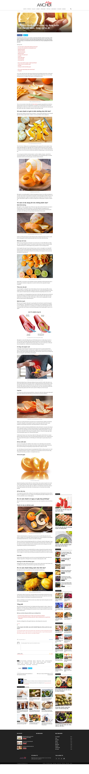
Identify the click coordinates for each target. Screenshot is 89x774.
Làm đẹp (37, 8)
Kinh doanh (53, 8)
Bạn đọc (64, 8)
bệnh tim (34, 660)
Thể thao (48, 8)
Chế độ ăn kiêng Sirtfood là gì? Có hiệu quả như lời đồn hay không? (31, 615)
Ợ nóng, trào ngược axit (23, 54)
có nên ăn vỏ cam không (48, 660)
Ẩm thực (29, 8)
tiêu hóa (18, 663)
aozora (25, 679)
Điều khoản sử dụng (49, 763)
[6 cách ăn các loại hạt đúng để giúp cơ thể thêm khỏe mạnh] (19, 743)
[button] (71, 9)
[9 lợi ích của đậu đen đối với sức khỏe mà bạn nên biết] (57, 584)
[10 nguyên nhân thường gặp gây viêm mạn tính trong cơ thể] (22, 718)
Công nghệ (43, 8)
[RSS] (61, 759)
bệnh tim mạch (39, 660)
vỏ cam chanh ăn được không (40, 663)
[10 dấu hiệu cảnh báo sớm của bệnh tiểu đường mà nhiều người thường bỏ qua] (47, 718)
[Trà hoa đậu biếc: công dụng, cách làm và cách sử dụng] (59, 605)
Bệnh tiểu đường (21, 49)
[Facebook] (56, 759)
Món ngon (57, 749)
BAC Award (67, 763)
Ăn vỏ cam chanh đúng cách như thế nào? (26, 69)
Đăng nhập (51, 639)
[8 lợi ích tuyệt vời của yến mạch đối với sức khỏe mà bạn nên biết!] (47, 705)
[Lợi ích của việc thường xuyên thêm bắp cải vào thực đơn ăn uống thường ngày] (63, 537)
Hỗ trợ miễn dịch (21, 57)
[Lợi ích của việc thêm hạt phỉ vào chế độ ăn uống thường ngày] (19, 747)
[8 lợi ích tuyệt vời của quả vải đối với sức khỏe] (68, 605)
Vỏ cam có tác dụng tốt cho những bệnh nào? (27, 48)
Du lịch (33, 8)
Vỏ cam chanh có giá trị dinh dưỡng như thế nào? (28, 46)
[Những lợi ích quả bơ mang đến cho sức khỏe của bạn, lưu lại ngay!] (68, 646)
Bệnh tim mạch (21, 53)
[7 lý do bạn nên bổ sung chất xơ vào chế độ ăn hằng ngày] (35, 718)
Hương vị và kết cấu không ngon (24, 66)
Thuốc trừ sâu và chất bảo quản (24, 64)
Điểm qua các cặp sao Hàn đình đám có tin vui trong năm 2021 (45, 674)
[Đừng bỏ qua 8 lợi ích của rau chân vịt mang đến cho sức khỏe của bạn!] (59, 656)
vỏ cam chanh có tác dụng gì (21, 664)
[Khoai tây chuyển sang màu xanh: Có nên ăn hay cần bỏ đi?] (63, 700)
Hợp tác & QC (59, 763)
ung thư (31, 663)
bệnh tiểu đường (29, 660)
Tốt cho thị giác (21, 58)
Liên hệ (71, 763)
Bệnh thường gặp (19, 696)
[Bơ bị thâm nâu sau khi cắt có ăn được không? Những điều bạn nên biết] (63, 682)
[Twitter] (64, 759)
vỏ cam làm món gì (34, 664)
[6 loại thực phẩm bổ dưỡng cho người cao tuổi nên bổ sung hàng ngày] (59, 595)
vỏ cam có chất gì (28, 664)
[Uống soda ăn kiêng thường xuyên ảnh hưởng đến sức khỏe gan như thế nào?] (22, 705)
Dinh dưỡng (43, 696)
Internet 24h (57, 747)
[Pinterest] (59, 759)
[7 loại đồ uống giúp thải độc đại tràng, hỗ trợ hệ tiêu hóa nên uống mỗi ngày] (68, 628)
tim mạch (22, 663)
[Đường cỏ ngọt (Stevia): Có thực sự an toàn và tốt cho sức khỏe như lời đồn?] (35, 693)
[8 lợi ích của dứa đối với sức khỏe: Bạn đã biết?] (57, 572)
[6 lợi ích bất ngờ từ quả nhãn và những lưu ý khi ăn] (68, 615)
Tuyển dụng (54, 763)
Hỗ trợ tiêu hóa (21, 60)
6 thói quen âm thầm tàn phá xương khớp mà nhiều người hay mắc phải (24, 674)
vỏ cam (34, 663)
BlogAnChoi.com (34, 757)
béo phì (43, 660)
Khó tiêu (19, 65)
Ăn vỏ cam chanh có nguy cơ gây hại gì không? (27, 62)
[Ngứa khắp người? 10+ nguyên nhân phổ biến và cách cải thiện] (22, 693)
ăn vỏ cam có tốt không (23, 660)
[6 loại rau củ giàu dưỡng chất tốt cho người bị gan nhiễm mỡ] (68, 595)
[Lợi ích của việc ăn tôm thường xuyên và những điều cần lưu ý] (63, 520)
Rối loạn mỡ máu (21, 50)
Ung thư (19, 56)
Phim (56, 738)
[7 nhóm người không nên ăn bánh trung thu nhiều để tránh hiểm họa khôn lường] (59, 615)
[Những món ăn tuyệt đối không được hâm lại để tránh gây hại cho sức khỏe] (59, 646)
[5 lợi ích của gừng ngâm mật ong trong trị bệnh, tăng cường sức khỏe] (68, 665)
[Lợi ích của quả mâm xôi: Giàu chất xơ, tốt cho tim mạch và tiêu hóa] (63, 717)
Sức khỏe (59, 8)
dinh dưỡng (35, 104)
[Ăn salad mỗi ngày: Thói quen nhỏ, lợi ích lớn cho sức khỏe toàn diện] (57, 554)
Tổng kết (20, 70)
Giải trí (24, 8)
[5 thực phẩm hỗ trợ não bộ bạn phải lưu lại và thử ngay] (59, 628)
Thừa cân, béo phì (21, 52)
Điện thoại (57, 744)
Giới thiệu (44, 763)
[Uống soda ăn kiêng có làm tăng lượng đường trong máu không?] (35, 705)
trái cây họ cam (27, 663)
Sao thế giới (57, 736)
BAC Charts (63, 763)
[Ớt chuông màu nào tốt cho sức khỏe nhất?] (57, 560)
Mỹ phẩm (57, 739)
